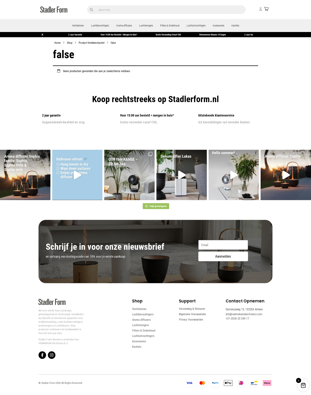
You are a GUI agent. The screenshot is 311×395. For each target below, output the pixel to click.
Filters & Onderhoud (169, 25)
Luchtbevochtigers (100, 25)
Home (57, 42)
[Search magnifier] (91, 9)
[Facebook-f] (42, 355)
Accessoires (218, 25)
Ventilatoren (78, 25)
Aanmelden (223, 256)
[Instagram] (51, 355)
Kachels (235, 25)
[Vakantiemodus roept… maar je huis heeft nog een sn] (77, 175)
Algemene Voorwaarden (192, 314)
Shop (69, 42)
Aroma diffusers (124, 25)
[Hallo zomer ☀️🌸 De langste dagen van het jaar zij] (286, 175)
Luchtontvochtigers (196, 25)
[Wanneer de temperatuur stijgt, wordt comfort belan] (129, 175)
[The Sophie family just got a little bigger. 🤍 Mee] (25, 175)
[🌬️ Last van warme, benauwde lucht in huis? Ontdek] (234, 175)
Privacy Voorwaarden (191, 319)
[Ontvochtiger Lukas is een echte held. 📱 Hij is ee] (181, 175)
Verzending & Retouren (192, 308)
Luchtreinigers (146, 25)
